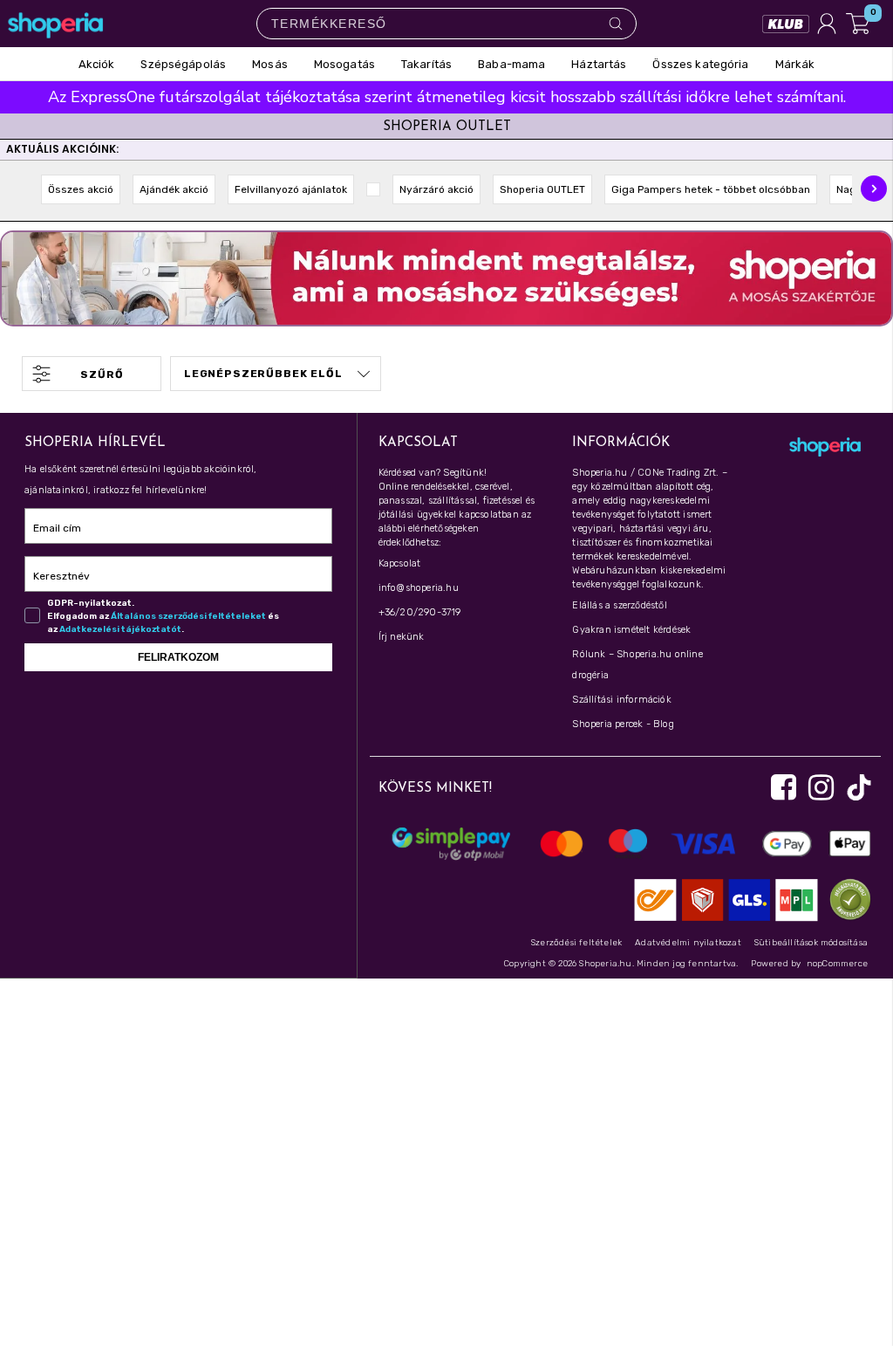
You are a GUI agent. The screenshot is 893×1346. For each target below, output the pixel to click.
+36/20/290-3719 (419, 612)
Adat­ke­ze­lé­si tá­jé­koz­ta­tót (120, 629)
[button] (874, 188)
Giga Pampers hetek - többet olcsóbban (710, 189)
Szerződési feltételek (576, 942)
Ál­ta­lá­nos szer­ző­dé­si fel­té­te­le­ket (188, 616)
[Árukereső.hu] (846, 898)
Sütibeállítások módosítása (811, 942)
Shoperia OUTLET (542, 189)
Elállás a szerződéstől (619, 605)
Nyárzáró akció (436, 189)
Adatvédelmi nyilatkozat (688, 942)
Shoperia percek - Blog (622, 724)
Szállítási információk (621, 699)
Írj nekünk (401, 636)
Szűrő (101, 374)
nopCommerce (837, 963)
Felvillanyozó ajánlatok (291, 189)
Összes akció (80, 189)
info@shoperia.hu (418, 588)
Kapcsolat (399, 563)
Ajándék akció (174, 189)
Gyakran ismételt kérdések (631, 629)
